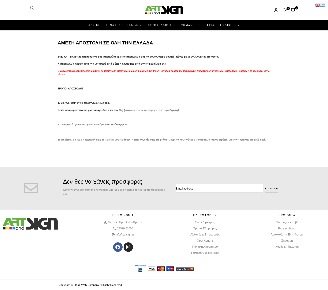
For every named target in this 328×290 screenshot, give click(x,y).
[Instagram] (128, 247)
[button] (294, 10)
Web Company (90, 284)
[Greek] (322, 4)
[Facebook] (118, 247)
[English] (317, 4)
